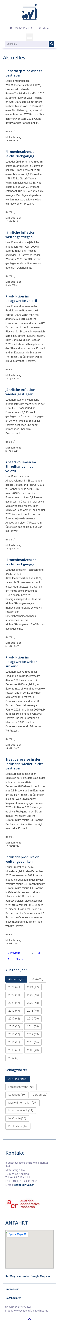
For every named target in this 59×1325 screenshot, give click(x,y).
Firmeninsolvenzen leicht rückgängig (21, 153)
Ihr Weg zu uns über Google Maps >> (27, 1276)
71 (9, 959)
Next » (19, 959)
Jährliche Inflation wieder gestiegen (20, 391)
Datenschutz (13, 1298)
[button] (29, 37)
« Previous (14, 952)
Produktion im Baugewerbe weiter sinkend (21, 661)
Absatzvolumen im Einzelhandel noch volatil (20, 466)
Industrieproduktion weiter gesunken (22, 859)
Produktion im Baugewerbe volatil (21, 298)
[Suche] (51, 44)
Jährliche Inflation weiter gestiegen (20, 234)
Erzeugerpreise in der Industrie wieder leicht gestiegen (24, 763)
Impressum (13, 1289)
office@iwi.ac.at (24, 1184)
